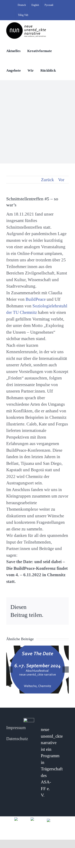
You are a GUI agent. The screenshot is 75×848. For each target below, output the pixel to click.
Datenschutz (17, 738)
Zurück (47, 179)
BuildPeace (36, 299)
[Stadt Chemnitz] (54, 820)
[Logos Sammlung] (37, 818)
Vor (61, 179)
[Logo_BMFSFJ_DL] (21, 818)
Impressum (16, 727)
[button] (63, 70)
